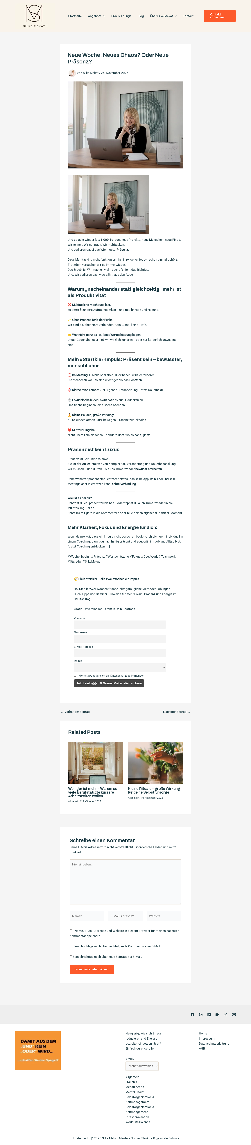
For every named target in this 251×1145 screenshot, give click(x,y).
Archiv (130, 1059)
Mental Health (135, 1092)
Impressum (207, 1038)
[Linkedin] (209, 1014)
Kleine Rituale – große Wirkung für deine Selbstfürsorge (154, 790)
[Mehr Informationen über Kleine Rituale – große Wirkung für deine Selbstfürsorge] (155, 762)
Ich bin (78, 661)
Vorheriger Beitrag (75, 711)
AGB (202, 1048)
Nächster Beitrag (176, 711)
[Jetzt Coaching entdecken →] (89, 546)
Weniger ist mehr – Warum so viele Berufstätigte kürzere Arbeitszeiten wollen (92, 792)
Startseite (75, 16)
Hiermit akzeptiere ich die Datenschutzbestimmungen (111, 675)
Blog (141, 16)
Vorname (79, 618)
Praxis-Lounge (121, 16)
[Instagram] (201, 1014)
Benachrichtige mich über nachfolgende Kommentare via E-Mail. (117, 946)
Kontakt (188, 16)
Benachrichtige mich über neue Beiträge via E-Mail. (107, 957)
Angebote (94, 16)
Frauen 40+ (133, 1082)
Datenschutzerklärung (214, 1043)
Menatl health (135, 1087)
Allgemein (73, 801)
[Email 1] (234, 1014)
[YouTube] (217, 1014)
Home (203, 1033)
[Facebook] (192, 1014)
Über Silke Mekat (161, 16)
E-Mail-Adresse (83, 646)
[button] (103, 16)
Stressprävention (137, 1117)
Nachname (80, 632)
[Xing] (225, 1014)
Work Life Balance (138, 1122)
